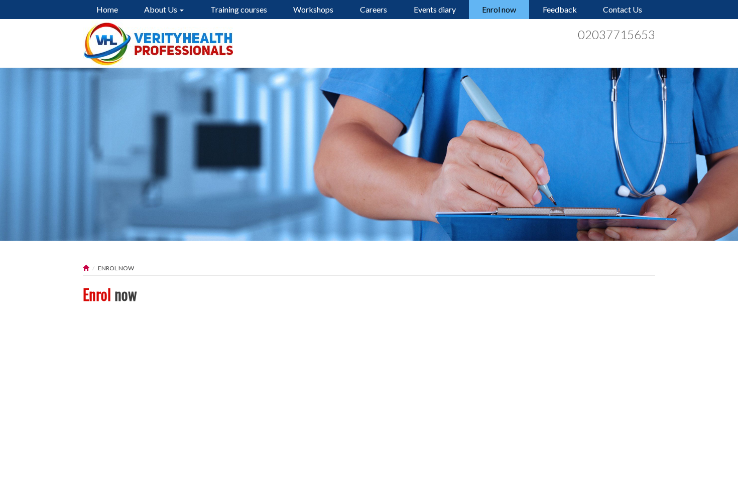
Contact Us (622, 9)
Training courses (238, 9)
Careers (373, 9)
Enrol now (499, 9)
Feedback (560, 9)
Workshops (313, 9)
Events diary (435, 9)
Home (107, 9)
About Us (161, 9)
